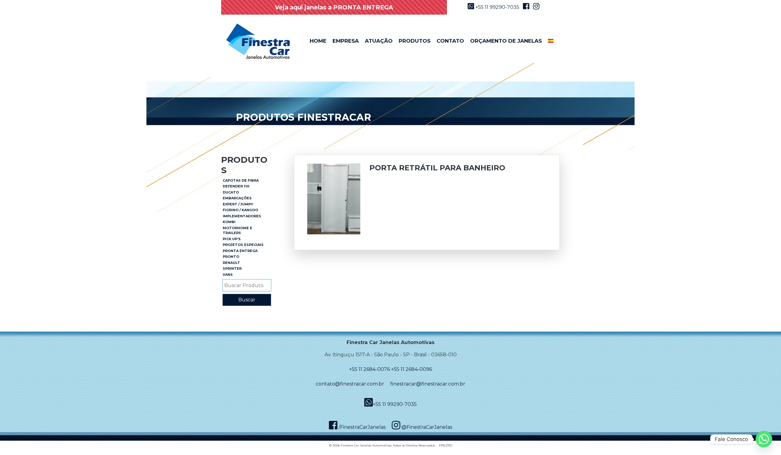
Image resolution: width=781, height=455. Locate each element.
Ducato (231, 192)
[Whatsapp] (764, 439)
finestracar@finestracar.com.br (427, 384)
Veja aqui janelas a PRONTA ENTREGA (334, 7)
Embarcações (237, 198)
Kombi (229, 222)
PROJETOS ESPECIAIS (243, 245)
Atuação (379, 41)
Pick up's (232, 239)
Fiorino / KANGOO (240, 210)
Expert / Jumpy (238, 204)
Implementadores (242, 216)
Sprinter (232, 268)
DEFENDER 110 (236, 186)
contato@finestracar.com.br (350, 384)
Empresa (346, 41)
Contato (450, 41)
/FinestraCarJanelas (361, 427)
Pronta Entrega (240, 251)
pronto (231, 256)
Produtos (414, 41)
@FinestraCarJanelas (426, 427)
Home (318, 41)
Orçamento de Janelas (506, 41)
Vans (228, 274)
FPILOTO (445, 445)
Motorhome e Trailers (237, 230)
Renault (231, 263)
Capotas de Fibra (241, 180)
